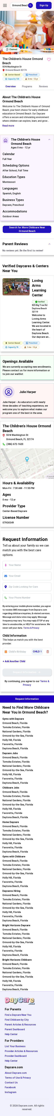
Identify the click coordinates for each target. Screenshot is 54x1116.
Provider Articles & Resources (21, 1051)
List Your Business (15, 1046)
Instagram (10, 1092)
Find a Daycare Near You (18, 1014)
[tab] (10, 86)
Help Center (11, 1034)
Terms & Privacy (31, 628)
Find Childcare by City (17, 1019)
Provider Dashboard (16, 1056)
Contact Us (11, 1082)
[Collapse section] (49, 139)
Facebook (10, 1087)
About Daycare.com (16, 1072)
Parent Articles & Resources (20, 1024)
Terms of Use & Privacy (18, 1077)
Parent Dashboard (15, 1029)
